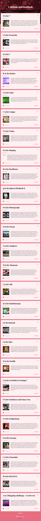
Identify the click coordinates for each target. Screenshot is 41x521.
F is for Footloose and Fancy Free (16, 399)
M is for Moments (10, 265)
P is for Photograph (11, 207)
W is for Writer (9, 73)
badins (23, 518)
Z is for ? (6, 16)
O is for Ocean (9, 226)
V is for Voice (8, 92)
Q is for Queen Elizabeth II (14, 188)
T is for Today (8, 131)
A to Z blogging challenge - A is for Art (19, 495)
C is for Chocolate (10, 457)
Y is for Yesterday (10, 35)
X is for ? (6, 54)
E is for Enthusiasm (11, 419)
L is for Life (7, 284)
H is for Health (9, 361)
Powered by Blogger (21, 516)
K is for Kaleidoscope (12, 303)
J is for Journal (9, 322)
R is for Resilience (10, 169)
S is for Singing (9, 150)
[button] (37, 15)
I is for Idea (7, 342)
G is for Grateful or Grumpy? (15, 380)
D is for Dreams (9, 438)
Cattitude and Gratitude (20, 6)
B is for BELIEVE (10, 476)
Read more (36, 28)
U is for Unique (9, 112)
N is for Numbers (10, 246)
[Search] (39, 2)
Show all (37, 11)
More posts (20, 513)
